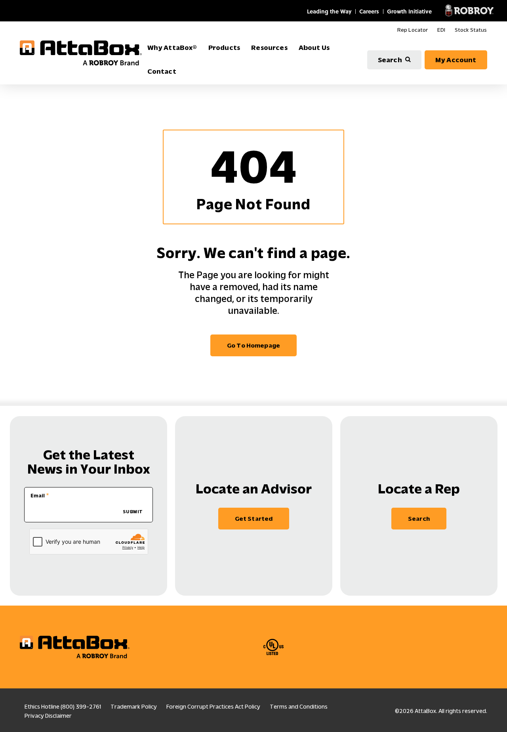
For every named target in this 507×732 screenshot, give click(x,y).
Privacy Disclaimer (48, 716)
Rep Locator (412, 30)
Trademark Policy (134, 706)
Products (224, 47)
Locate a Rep (419, 489)
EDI (441, 30)
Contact (161, 71)
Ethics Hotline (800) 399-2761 (63, 706)
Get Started (254, 518)
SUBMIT (133, 511)
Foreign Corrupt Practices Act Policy (213, 706)
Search (390, 59)
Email (37, 495)
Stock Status (471, 30)
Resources (269, 47)
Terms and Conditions (299, 706)
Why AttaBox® (172, 47)
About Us (314, 47)
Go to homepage (253, 345)
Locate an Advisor (254, 489)
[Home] (80, 52)
